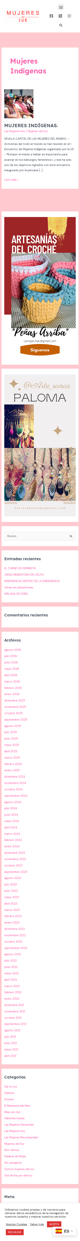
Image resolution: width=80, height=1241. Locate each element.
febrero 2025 (13, 764)
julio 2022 (10, 961)
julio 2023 (10, 884)
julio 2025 (10, 732)
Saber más (37, 1224)
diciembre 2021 (14, 1005)
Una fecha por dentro (18, 1175)
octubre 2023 (13, 865)
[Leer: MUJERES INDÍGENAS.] (18, 104)
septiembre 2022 (15, 948)
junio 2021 (10, 1043)
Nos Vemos (11, 1150)
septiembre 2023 (15, 872)
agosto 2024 (12, 802)
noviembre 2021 (14, 1011)
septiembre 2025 (15, 720)
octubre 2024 (13, 789)
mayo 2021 (11, 1049)
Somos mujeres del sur (19, 1169)
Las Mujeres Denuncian (19, 1125)
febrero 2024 (13, 840)
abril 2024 (10, 827)
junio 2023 (11, 891)
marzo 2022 (12, 986)
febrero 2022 (13, 992)
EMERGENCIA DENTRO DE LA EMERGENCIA (32, 581)
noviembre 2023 (15, 859)
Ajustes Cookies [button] (16, 1224)
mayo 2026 (11, 669)
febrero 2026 (13, 688)
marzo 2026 (12, 681)
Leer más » (11, 179)
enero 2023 (12, 922)
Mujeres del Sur (14, 1144)
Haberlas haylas (14, 1118)
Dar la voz (10, 1087)
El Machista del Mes (17, 1106)
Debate (9, 1093)
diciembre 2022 (14, 929)
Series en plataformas (18, 587)
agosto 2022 (12, 954)
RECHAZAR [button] (14, 1232)
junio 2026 (11, 662)
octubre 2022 (13, 942)
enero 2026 (12, 694)
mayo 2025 (11, 745)
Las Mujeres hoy (14, 131)
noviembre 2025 (15, 707)
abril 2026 (10, 675)
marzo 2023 (12, 910)
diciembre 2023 (14, 853)
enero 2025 (12, 770)
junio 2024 (11, 815)
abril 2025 (10, 751)
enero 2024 (12, 846)
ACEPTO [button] (54, 1224)
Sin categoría (13, 1163)
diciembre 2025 (14, 700)
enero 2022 (11, 999)
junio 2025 (11, 739)
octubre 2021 (13, 1018)
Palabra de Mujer (15, 1156)
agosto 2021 (12, 1030)
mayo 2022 (11, 973)
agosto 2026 (12, 650)
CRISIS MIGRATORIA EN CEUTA (24, 575)
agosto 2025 (12, 726)
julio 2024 (10, 808)
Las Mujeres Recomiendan (21, 1137)
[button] (61, 7)
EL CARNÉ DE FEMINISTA (20, 568)
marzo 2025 (12, 758)
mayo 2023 (11, 897)
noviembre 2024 (15, 783)
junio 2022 (11, 967)
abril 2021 (10, 1056)
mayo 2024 (11, 821)
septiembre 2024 (16, 796)
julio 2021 (10, 1037)
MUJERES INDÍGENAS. (31, 125)
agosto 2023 (12, 878)
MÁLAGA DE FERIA (16, 594)
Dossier (9, 1099)
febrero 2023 (13, 916)
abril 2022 (10, 980)
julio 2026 (10, 656)
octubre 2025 (13, 713)
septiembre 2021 (15, 1024)
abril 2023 (10, 904)
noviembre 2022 (15, 935)
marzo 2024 (12, 834)
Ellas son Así (12, 1112)
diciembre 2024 (14, 777)
